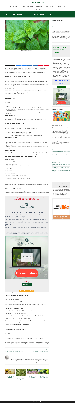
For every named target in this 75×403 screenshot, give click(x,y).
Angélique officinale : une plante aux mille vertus (21, 378)
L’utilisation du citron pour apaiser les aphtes (10, 376)
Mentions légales (39, 401)
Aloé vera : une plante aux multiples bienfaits (60, 157)
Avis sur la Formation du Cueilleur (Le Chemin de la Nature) (43, 376)
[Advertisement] (27, 57)
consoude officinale (9, 345)
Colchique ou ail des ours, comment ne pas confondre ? (32, 376)
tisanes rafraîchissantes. (41, 120)
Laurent (12, 356)
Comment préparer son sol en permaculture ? (60, 178)
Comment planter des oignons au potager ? (60, 176)
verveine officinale (37, 343)
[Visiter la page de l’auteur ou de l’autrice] (7, 357)
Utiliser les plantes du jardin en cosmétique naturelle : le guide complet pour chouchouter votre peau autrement (60, 161)
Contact (44, 401)
